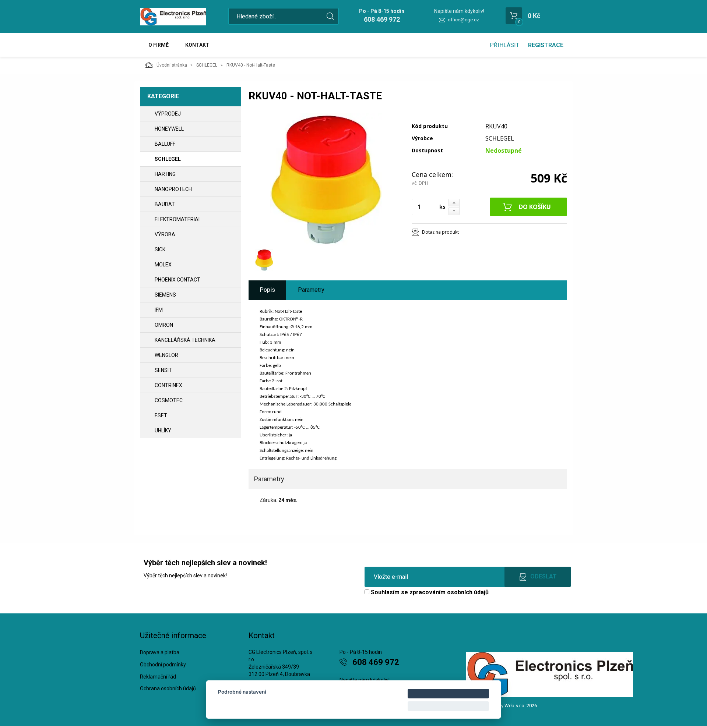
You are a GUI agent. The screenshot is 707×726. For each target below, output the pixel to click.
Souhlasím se (429, 592)
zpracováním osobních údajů (449, 592)
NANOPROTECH (173, 189)
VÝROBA (165, 234)
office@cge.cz (463, 19)
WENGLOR (166, 355)
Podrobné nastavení (242, 692)
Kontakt (197, 45)
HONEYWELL (169, 129)
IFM (159, 310)
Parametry (311, 289)
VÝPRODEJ (168, 114)
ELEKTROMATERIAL (178, 219)
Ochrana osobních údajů (168, 688)
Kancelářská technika (185, 340)
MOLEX (163, 265)
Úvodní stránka (171, 65)
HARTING (165, 174)
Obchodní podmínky (163, 664)
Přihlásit (504, 45)
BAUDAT (165, 204)
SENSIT (163, 370)
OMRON (164, 325)
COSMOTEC (169, 400)
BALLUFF (165, 144)
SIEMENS (165, 295)
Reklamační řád (158, 677)
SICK (160, 249)
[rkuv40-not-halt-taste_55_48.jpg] (326, 179)
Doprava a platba (159, 652)
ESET (161, 415)
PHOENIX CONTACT (177, 280)
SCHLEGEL (206, 65)
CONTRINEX (168, 385)
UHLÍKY (163, 430)
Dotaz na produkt (440, 232)
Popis (267, 289)
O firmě (158, 45)
